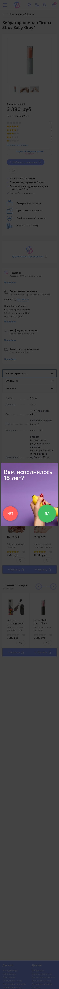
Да (47, 513)
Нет (10, 513)
